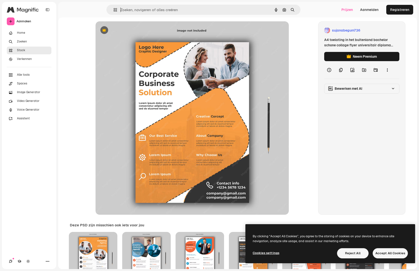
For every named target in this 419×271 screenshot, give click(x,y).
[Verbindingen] (11, 261)
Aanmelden (369, 10)
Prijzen (347, 10)
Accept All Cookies (390, 253)
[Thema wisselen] (28, 261)
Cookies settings (266, 253)
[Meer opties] (387, 70)
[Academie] (19, 261)
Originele (127, 30)
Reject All (353, 253)
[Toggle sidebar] (47, 10)
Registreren (399, 10)
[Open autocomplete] (113, 10)
